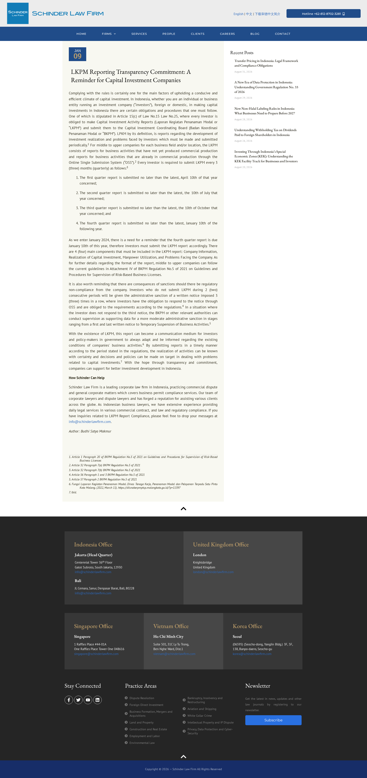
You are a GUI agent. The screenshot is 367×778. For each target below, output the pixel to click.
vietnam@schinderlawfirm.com (174, 654)
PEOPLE (168, 33)
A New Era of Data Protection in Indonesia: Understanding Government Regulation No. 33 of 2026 (266, 87)
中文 (249, 14)
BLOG (255, 33)
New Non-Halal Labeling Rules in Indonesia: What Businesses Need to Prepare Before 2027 (264, 110)
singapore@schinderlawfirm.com (96, 654)
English (238, 14)
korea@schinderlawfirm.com (252, 654)
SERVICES (139, 33)
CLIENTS (198, 33)
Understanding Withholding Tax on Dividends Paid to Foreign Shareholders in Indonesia (265, 132)
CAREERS (227, 33)
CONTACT (283, 33)
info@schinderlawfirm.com (90, 421)
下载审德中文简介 (268, 14)
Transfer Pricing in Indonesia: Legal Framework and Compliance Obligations (266, 63)
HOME (81, 33)
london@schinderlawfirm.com (213, 572)
